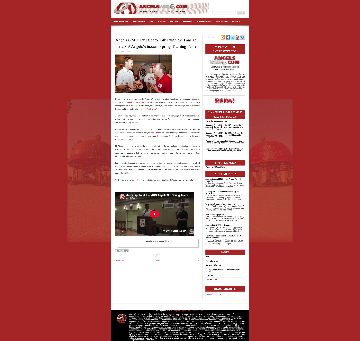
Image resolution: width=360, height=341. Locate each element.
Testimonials (187, 21)
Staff (152, 21)
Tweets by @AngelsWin (215, 167)
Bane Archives (222, 21)
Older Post (195, 261)
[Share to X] (122, 250)
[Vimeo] (242, 37)
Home (158, 261)
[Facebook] (227, 37)
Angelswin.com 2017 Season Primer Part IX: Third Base (223, 180)
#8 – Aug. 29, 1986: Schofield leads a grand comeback (222, 192)
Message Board (139, 21)
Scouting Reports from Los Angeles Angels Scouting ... (222, 270)
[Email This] (116, 250)
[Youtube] (237, 37)
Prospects (236, 21)
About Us (162, 21)
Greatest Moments (204, 21)
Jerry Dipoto (155, 133)
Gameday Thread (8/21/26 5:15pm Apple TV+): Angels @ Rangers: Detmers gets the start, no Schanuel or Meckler (224, 127)
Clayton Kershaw (142, 102)
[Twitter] (232, 37)
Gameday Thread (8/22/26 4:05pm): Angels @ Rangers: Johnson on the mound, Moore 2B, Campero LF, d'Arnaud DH (224, 135)
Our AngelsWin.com (213, 265)
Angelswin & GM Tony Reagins (217, 225)
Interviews (174, 21)
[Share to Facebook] (124, 250)
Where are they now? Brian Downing (220, 204)
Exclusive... (209, 275)
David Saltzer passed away (216, 121)
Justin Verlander (125, 102)
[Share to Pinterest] (127, 250)
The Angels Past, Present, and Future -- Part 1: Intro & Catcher (224, 237)
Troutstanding (211, 261)
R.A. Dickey (151, 109)
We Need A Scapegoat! (214, 214)
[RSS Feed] (222, 37)
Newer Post (120, 261)
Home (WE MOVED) (121, 21)
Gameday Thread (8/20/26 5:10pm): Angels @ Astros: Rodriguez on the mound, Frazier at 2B (224, 150)
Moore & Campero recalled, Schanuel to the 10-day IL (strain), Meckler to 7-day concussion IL (224, 143)
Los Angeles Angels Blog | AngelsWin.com (187, 310)
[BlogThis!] (119, 250)
